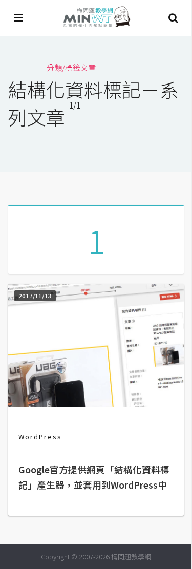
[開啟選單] (19, 18)
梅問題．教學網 (96, 18)
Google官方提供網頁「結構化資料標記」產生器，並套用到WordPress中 (93, 477)
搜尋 (173, 18)
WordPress (40, 436)
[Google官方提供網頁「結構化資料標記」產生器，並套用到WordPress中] (96, 403)
